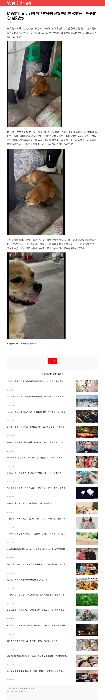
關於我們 (10, 691)
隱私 (25, 691)
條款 (22, 691)
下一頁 (52, 361)
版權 (28, 691)
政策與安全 (16, 691)
